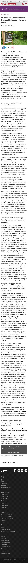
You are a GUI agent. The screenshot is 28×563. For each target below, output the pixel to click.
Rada (2, 525)
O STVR (3, 512)
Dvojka (3, 477)
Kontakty (3, 551)
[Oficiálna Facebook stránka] (15, 470)
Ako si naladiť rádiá (6, 514)
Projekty (3, 549)
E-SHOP (3, 536)
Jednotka (3, 475)
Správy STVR (13, 1)
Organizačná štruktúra (7, 518)
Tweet (5, 47)
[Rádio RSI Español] (13, 9)
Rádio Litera (4, 505)
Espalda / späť (5, 14)
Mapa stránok (5, 540)
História (3, 520)
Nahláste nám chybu (18, 455)
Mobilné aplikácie (6, 487)
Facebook (2, 47)
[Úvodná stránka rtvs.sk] (3, 4)
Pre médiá (4, 544)
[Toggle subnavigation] (26, 8)
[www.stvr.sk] (4, 471)
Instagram (9, 47)
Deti (20, 1)
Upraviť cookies (5, 553)
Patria (2, 501)
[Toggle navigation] (26, 4)
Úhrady (3, 527)
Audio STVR (5, 1)
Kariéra (3, 523)
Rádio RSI (4, 503)
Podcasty (3, 485)
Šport (2, 481)
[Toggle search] (22, 4)
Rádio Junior (4, 507)
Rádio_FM (4, 499)
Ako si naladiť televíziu (7, 516)
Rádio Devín (4, 496)
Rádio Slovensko (5, 492)
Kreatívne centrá (5, 529)
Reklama (3, 538)
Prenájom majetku (6, 547)
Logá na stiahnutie (6, 542)
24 (2, 479)
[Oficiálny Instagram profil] (25, 470)
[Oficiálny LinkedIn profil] (22, 470)
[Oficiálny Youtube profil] (18, 470)
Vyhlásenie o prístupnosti (8, 531)
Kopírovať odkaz (12, 47)
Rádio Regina (4, 494)
